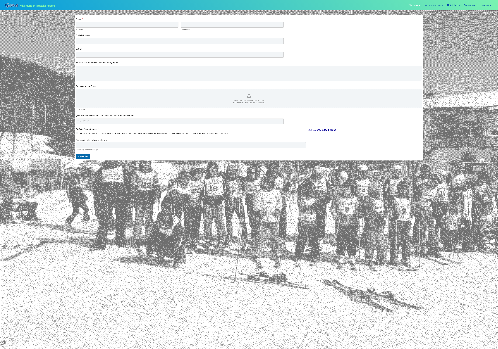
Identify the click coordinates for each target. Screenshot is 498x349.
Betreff (79, 49)
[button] (419, 5)
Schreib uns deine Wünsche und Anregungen (97, 62)
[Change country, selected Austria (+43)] (79, 121)
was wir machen (432, 5)
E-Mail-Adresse (84, 35)
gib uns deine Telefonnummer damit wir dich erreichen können (105, 115)
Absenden (83, 156)
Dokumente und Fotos (86, 86)
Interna (485, 5)
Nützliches (452, 5)
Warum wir (469, 5)
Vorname (79, 29)
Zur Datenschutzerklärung (322, 130)
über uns (413, 5)
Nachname (185, 29)
